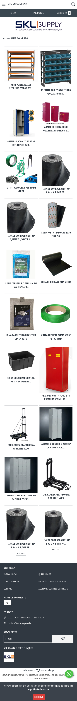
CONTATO (8, 588)
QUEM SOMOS (44, 574)
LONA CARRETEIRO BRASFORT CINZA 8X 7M (21, 336)
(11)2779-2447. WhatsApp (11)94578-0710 (26, 617)
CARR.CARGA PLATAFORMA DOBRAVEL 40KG (56, 496)
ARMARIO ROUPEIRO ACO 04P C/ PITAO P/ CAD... (56, 445)
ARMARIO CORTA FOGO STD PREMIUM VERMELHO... (56, 397)
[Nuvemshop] (38, 671)
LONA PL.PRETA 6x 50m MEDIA (56, 282)
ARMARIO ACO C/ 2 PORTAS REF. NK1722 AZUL (21, 143)
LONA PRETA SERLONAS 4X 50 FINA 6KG (56, 234)
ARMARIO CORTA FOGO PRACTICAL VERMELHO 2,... (56, 128)
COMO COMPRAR (11, 581)
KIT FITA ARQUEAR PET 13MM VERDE (21, 189)
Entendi (38, 696)
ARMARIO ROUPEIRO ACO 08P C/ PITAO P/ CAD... (21, 497)
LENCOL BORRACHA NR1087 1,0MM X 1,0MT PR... (21, 545)
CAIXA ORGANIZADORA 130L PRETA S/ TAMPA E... (21, 379)
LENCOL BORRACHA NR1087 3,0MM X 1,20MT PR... (21, 237)
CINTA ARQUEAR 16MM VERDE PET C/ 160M (56, 336)
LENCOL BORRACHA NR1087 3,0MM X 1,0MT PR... (56, 190)
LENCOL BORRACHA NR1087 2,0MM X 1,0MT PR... (56, 541)
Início (5, 38)
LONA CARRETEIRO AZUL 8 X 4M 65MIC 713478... (21, 285)
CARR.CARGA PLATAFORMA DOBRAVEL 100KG (21, 446)
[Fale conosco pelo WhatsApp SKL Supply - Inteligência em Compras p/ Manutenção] (69, 674)
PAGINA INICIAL (11, 574)
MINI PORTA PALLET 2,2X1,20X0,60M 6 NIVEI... (21, 86)
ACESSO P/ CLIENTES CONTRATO (53, 588)
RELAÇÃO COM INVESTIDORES (52, 581)
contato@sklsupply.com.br (19, 623)
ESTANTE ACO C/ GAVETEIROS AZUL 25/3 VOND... (56, 91)
